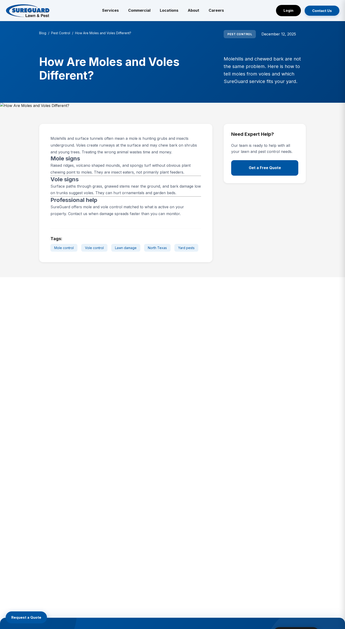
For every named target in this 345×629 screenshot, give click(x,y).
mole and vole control (102, 207)
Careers (216, 10)
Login (288, 10)
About (193, 10)
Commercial (139, 10)
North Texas (157, 248)
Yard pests (186, 248)
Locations (169, 10)
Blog (42, 33)
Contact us (77, 213)
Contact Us (322, 10)
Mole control (64, 248)
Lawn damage (126, 248)
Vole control (94, 248)
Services (110, 10)
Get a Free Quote (265, 167)
